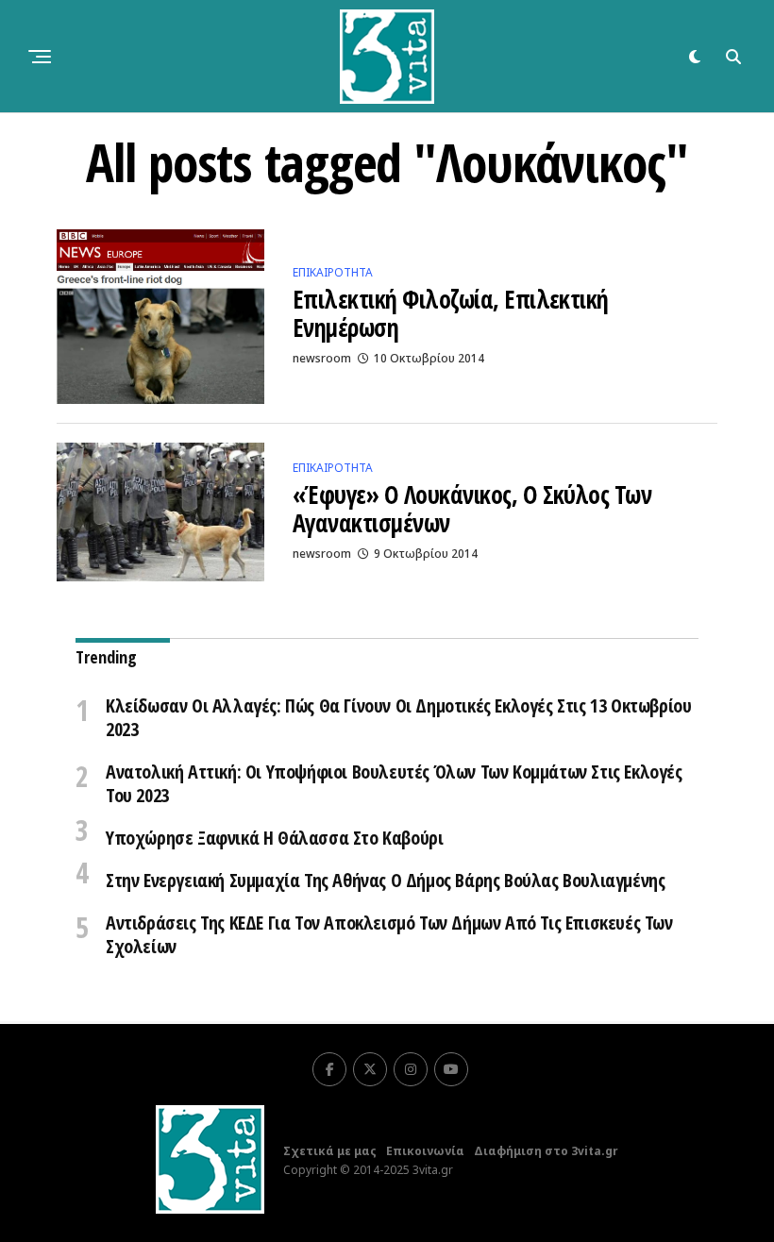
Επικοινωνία (425, 1151)
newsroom (322, 358)
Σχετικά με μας (330, 1151)
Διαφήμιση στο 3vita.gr (546, 1151)
